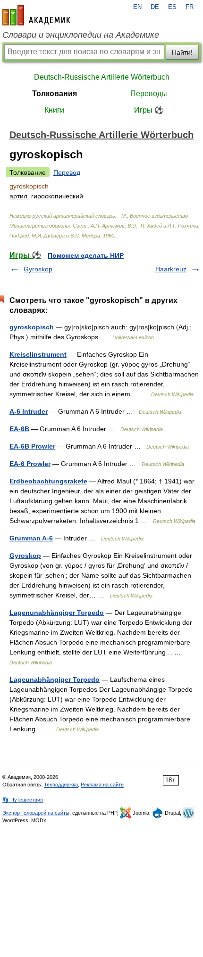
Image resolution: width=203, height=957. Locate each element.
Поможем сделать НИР (86, 255)
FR (190, 7)
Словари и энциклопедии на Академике (80, 35)
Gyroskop (38, 269)
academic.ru (36, 15)
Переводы (148, 94)
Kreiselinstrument (38, 354)
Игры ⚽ (149, 110)
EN (137, 7)
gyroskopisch (31, 327)
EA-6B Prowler (32, 446)
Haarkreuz (170, 269)
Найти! (182, 52)
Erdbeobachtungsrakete (48, 481)
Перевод (66, 172)
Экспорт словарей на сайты (35, 813)
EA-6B (19, 429)
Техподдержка (61, 784)
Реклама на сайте (102, 784)
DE (155, 7)
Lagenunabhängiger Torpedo (56, 612)
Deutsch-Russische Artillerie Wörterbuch (101, 77)
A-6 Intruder (28, 411)
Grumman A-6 (31, 538)
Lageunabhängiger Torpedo (54, 679)
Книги (54, 110)
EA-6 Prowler (30, 463)
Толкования (54, 94)
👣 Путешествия (22, 799)
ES (172, 7)
